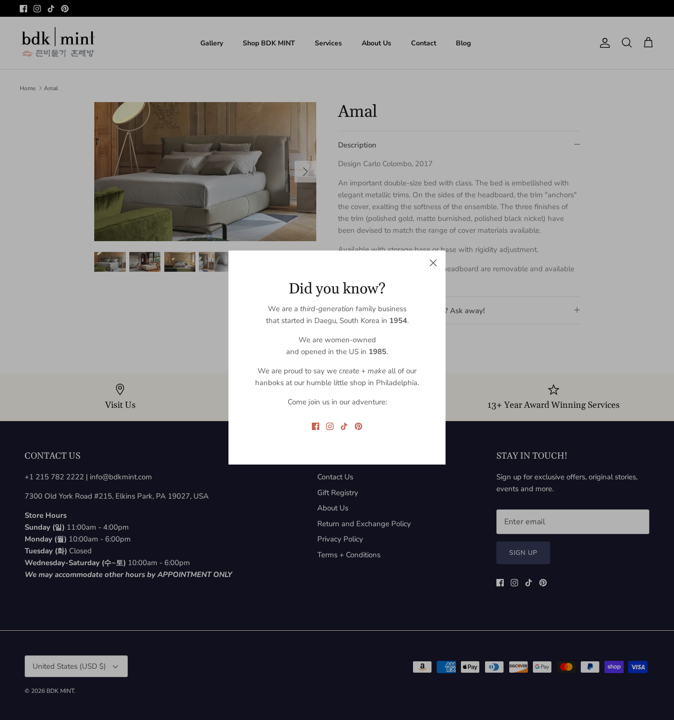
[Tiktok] (344, 426)
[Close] (433, 263)
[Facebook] (315, 426)
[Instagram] (330, 426)
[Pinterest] (358, 426)
